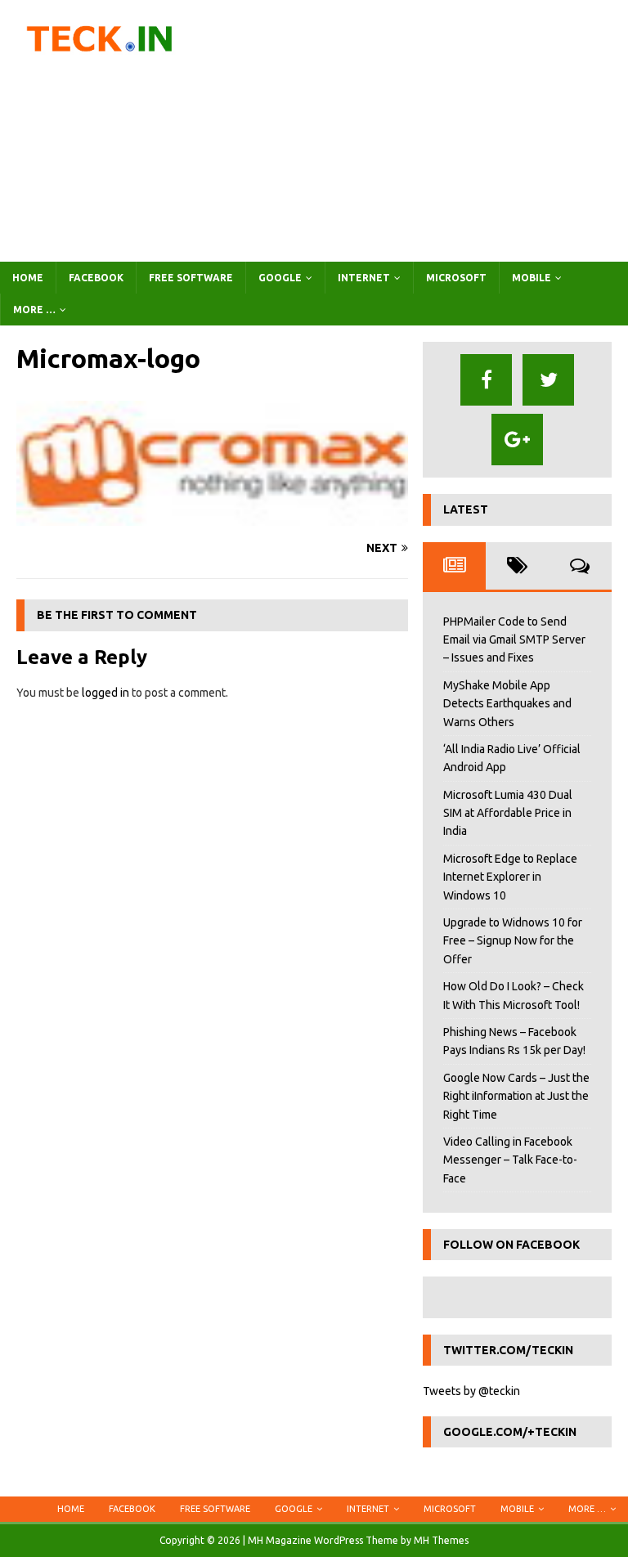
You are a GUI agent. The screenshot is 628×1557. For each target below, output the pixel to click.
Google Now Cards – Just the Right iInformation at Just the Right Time (516, 1096)
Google (280, 277)
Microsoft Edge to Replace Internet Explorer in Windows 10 (510, 877)
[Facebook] (486, 380)
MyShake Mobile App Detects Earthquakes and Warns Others (507, 704)
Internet (364, 277)
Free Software (191, 277)
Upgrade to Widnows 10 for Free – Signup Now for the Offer (512, 941)
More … (34, 309)
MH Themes (441, 1540)
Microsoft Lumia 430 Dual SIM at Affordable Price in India (507, 813)
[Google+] (517, 439)
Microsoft (456, 277)
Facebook (96, 277)
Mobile (531, 277)
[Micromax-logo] (212, 516)
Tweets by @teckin (471, 1391)
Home (27, 277)
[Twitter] (548, 380)
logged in (105, 692)
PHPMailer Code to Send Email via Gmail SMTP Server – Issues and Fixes (514, 640)
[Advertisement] (421, 130)
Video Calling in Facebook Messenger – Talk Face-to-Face (510, 1160)
